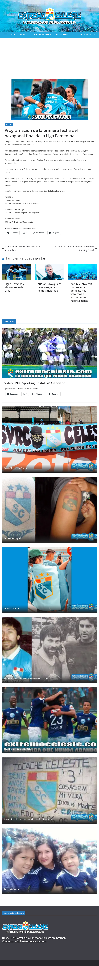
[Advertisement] (49, 57)
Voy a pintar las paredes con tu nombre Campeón (28, 819)
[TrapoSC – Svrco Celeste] (49, 439)
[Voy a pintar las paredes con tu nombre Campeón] (49, 790)
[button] (50, 35)
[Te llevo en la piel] (49, 510)
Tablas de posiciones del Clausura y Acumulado (22, 248)
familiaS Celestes (12, 889)
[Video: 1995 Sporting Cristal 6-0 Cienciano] (49, 353)
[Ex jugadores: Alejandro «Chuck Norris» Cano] (49, 650)
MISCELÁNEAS (86, 34)
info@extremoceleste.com (30, 941)
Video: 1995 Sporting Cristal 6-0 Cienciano (34, 383)
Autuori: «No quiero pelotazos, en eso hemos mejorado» (49, 287)
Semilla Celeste (11, 608)
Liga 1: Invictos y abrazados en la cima (14, 287)
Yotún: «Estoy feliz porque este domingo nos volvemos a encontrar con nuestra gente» (81, 292)
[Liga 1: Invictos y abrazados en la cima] (16, 266)
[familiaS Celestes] (49, 861)
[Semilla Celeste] (49, 580)
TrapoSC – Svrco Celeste (15, 468)
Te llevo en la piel (12, 538)
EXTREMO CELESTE (64, 34)
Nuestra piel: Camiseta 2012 (17, 749)
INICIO (13, 34)
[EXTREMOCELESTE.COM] (25, 919)
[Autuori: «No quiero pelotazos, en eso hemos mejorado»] (49, 266)
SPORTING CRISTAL (41, 34)
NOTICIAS (24, 34)
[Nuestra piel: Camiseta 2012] (49, 720)
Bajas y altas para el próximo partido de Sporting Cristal (74, 248)
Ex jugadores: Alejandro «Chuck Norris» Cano (26, 678)
